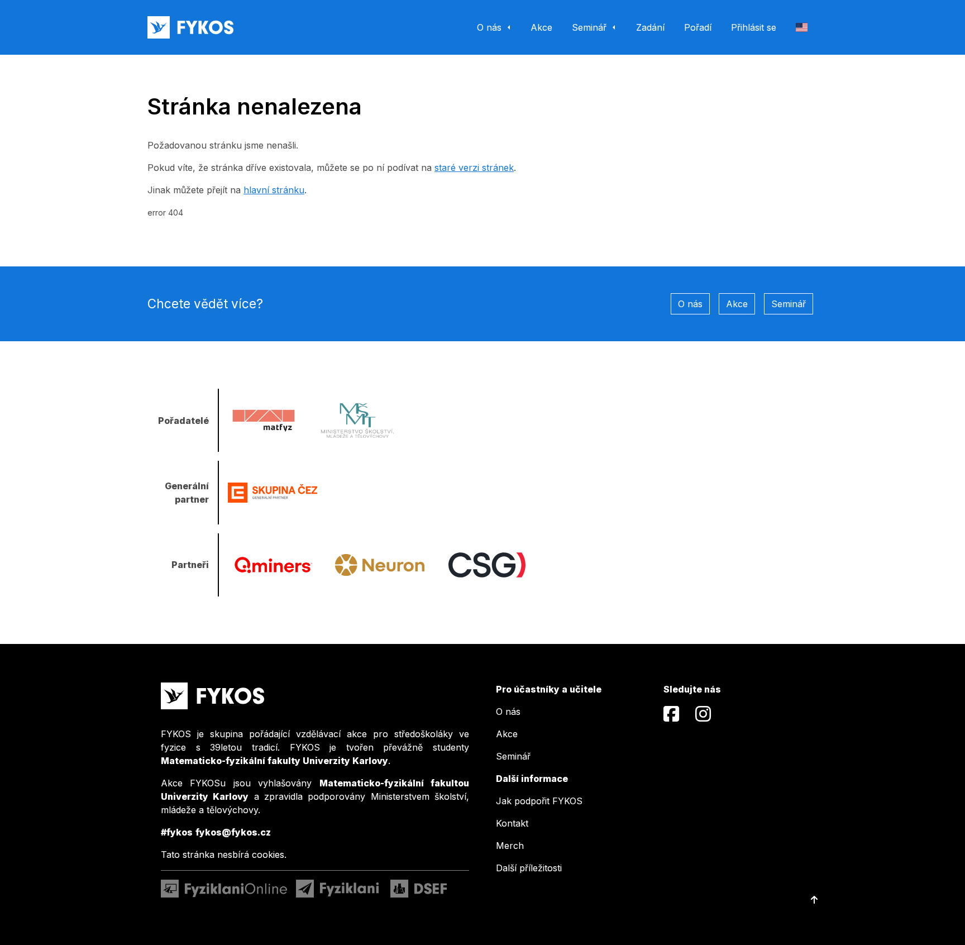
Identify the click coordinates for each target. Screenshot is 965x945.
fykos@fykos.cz (233, 832)
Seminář (788, 303)
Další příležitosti (529, 868)
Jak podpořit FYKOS (539, 800)
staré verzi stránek (474, 167)
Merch (510, 845)
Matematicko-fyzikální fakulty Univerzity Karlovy (274, 760)
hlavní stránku (273, 189)
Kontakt (512, 823)
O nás (690, 303)
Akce (737, 303)
